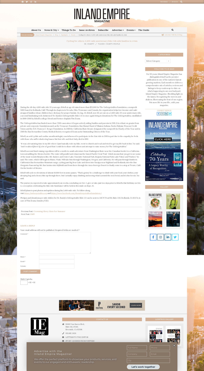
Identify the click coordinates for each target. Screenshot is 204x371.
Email (22, 261)
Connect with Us (164, 110)
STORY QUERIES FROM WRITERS (80, 341)
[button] (174, 345)
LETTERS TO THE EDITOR (77, 337)
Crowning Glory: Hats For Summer (49, 211)
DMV (32, 214)
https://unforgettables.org (35, 193)
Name (23, 257)
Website (23, 266)
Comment (24, 234)
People (116, 44)
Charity (90, 44)
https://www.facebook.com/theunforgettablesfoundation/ (76, 193)
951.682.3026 (71, 333)
